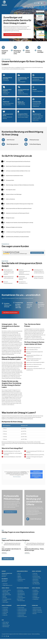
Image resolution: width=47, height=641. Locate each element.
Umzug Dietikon (35, 634)
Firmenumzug (35, 610)
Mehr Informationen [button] (17, 511)
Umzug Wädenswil (36, 632)
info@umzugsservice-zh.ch (7, 620)
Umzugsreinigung (36, 617)
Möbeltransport (35, 614)
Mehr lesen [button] (5, 266)
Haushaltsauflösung (21, 629)
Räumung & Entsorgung (7, 629)
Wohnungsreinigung (21, 635)
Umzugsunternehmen (21, 614)
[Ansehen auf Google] (4, 259)
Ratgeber (19, 611)
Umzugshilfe (5, 635)
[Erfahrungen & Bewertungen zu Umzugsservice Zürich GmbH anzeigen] (40, 11)
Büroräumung (20, 631)
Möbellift (4, 631)
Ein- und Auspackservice (7, 634)
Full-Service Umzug (36, 611)
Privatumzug (35, 608)
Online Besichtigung (35, 144)
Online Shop (5, 632)
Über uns (19, 608)
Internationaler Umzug (36, 613)
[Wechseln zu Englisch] (44, 3)
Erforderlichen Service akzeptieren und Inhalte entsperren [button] (36, 511)
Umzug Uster (35, 631)
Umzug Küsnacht (36, 626)
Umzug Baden (35, 625)
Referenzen (20, 613)
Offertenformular (34, 139)
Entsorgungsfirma (21, 626)
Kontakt (19, 610)
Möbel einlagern (5, 637)
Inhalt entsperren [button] (36, 506)
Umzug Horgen (35, 628)
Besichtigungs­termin (12, 144)
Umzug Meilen (35, 629)
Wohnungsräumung (21, 628)
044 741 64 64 (10, 139)
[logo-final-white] (4, 1)
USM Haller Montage (6, 628)
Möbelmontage (5, 626)
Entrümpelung (20, 625)
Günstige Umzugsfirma (7, 625)
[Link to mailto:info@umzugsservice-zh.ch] (38, 3)
